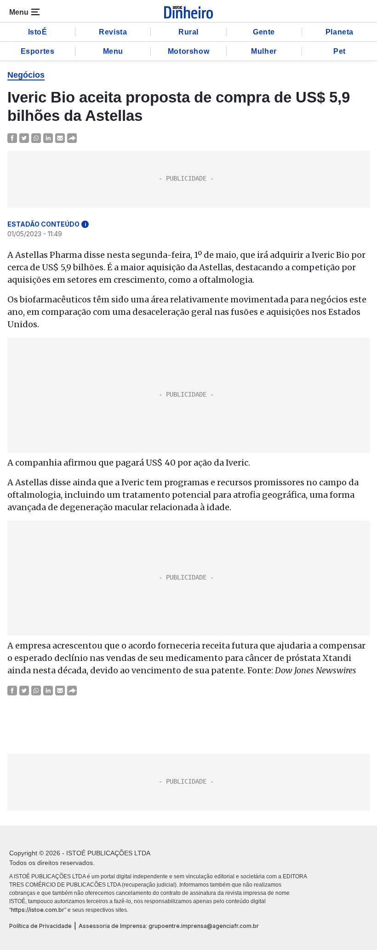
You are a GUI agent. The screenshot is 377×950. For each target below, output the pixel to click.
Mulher (264, 51)
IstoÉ (37, 32)
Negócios (26, 75)
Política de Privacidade (40, 925)
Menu (113, 51)
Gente (264, 32)
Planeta (340, 32)
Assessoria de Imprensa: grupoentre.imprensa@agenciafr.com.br (169, 925)
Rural (188, 32)
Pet (339, 51)
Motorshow (188, 51)
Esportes (38, 51)
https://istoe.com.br (37, 909)
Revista (113, 32)
